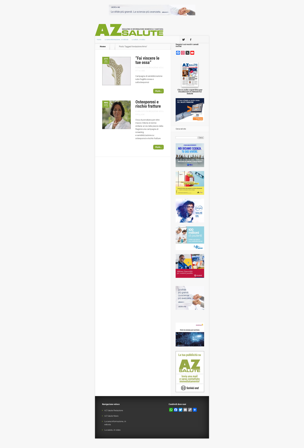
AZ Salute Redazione (113, 410)
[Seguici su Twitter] (183, 39)
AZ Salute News (111, 416)
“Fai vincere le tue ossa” (147, 60)
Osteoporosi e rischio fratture (148, 104)
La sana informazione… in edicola (116, 39)
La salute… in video (138, 39)
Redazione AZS (155, 68)
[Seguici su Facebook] (190, 39)
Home (99, 39)
